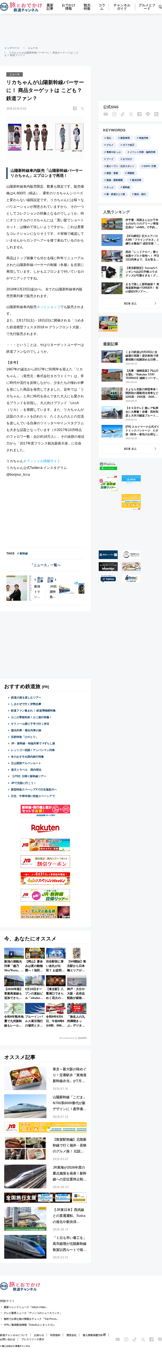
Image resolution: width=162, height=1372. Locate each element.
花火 (109, 138)
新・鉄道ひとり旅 (116, 194)
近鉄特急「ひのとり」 (24, 736)
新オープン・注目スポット (120, 166)
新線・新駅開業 (115, 180)
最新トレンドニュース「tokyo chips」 (26, 1307)
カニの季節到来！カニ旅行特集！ (31, 717)
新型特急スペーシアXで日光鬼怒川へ (34, 789)
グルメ (110, 145)
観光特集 (87, 6)
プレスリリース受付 (32, 1339)
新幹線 (126, 187)
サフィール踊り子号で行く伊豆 (30, 723)
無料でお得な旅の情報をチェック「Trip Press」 (31, 1318)
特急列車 (143, 138)
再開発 (130, 173)
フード (110, 159)
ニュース (33, 48)
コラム (102, 6)
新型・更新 (112, 173)
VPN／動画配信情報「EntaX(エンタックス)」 (30, 1324)
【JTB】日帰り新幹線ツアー (28, 776)
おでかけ (127, 159)
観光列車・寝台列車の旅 (26, 730)
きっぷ (110, 187)
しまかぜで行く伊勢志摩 (26, 704)
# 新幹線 (22, 553)
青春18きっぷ (114, 152)
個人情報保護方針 (93, 1335)
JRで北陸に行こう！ (23, 783)
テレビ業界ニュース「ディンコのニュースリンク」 (33, 1313)
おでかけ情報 (68, 6)
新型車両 (125, 138)
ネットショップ (48, 307)
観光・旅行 (140, 194)
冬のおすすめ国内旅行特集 (27, 756)
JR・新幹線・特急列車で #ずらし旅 (33, 743)
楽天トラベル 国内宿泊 (26, 769)
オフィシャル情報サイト (41, 461)
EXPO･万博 (150, 166)
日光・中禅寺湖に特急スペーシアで (33, 796)
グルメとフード (147, 6)
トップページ (11, 48)
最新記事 (50, 6)
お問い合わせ (7, 1339)
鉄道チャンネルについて (14, 1335)
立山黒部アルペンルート (26, 763)
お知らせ (39, 1335)
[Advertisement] (81, 29)
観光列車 (136, 180)
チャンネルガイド (121, 6)
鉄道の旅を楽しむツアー (26, 697)
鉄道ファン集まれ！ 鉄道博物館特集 (33, 710)
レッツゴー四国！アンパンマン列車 (33, 750)
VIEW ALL (130, 303)
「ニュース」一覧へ (45, 565)
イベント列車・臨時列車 (142, 152)
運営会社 (71, 1335)
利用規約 (55, 1335)
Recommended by (68, 1038)
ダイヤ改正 (128, 145)
